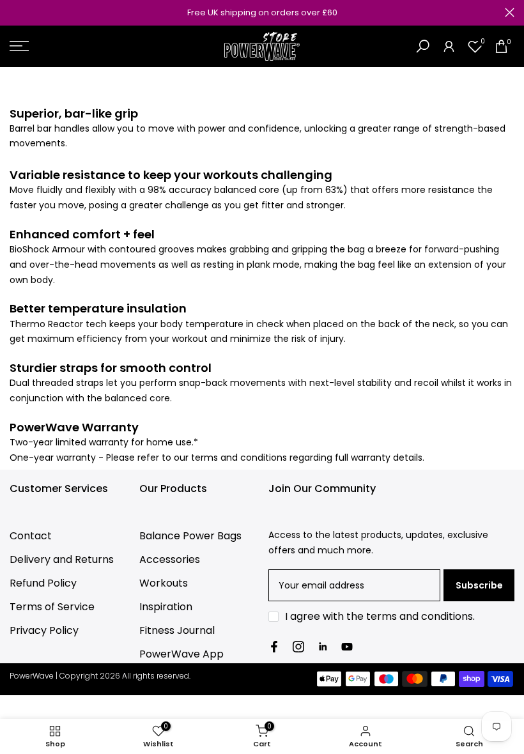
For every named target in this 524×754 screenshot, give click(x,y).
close (14, 12)
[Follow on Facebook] (274, 646)
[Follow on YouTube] (347, 646)
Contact (31, 535)
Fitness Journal (177, 630)
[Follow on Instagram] (298, 646)
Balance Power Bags (190, 535)
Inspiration (165, 606)
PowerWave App (181, 654)
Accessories (169, 559)
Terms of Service (52, 606)
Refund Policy (43, 583)
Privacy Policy (44, 630)
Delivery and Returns (62, 559)
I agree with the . (380, 616)
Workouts (163, 583)
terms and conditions (419, 616)
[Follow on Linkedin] (322, 646)
